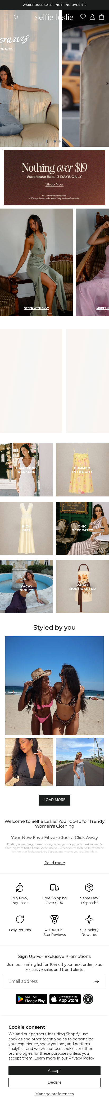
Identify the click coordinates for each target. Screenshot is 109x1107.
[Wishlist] (83, 17)
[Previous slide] (8, 78)
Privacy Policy (81, 1058)
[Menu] (7, 17)
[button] (54, 685)
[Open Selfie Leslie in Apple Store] (65, 999)
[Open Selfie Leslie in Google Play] (31, 999)
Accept (54, 1070)
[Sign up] (97, 981)
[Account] (92, 17)
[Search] (16, 17)
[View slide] (54, 177)
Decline (55, 1082)
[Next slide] (100, 78)
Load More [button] (54, 800)
